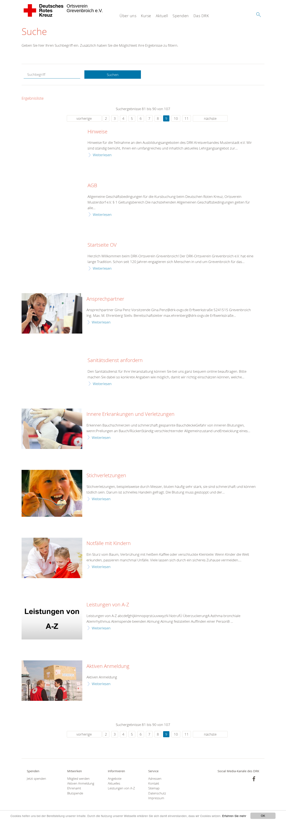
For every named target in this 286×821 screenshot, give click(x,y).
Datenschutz (157, 793)
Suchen (113, 74)
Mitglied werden (78, 779)
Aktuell (162, 15)
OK (263, 815)
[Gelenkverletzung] (52, 429)
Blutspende (75, 793)
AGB (92, 185)
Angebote (114, 779)
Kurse (146, 15)
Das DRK (201, 15)
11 (186, 118)
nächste (210, 118)
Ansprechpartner (105, 299)
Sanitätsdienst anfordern (115, 360)
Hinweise (97, 132)
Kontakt (153, 783)
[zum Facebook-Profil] (253, 778)
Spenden (181, 15)
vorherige (84, 118)
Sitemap (154, 788)
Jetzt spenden (36, 779)
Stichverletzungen (106, 475)
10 (176, 118)
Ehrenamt (74, 788)
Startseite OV (102, 245)
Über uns (128, 15)
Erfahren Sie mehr (234, 816)
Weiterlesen (102, 154)
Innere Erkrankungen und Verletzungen (130, 414)
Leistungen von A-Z (107, 605)
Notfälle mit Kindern (108, 543)
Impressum (156, 798)
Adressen (154, 779)
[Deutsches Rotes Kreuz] (44, 10)
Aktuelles (114, 783)
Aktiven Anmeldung (107, 666)
